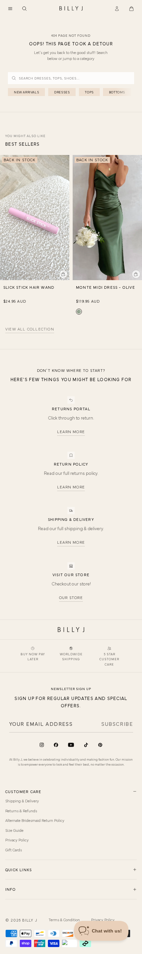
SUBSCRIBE (117, 723)
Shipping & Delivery (22, 800)
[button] (10, 9)
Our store (71, 597)
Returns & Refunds (21, 810)
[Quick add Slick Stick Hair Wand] (63, 274)
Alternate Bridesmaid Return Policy (34, 820)
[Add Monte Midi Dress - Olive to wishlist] (136, 160)
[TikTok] (86, 745)
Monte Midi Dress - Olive (105, 287)
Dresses (62, 92)
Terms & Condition (64, 919)
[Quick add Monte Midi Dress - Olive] (136, 274)
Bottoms (117, 92)
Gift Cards (13, 849)
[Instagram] (42, 745)
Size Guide (14, 830)
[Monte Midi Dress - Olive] (79, 312)
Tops (89, 92)
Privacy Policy (17, 839)
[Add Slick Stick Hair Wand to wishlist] (64, 160)
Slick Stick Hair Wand (28, 287)
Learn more (71, 431)
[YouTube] (71, 745)
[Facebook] (56, 745)
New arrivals (26, 92)
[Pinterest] (100, 745)
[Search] (24, 8)
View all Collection (29, 329)
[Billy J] (71, 8)
